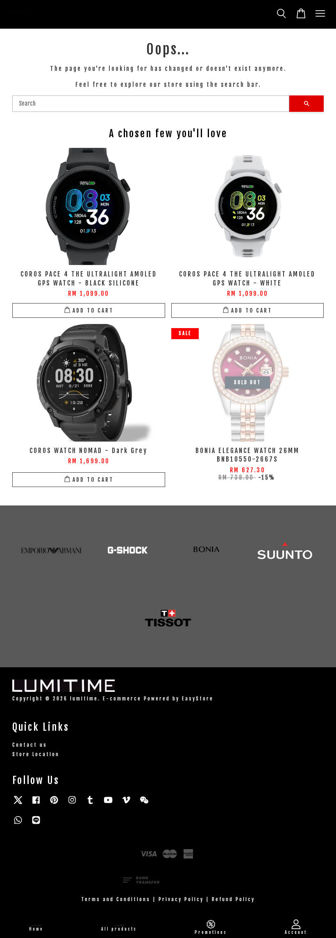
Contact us (29, 745)
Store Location (35, 754)
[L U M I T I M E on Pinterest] (54, 804)
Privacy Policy (181, 899)
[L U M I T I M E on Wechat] (144, 804)
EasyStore (197, 699)
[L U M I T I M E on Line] (36, 824)
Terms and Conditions (115, 899)
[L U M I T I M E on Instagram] (72, 804)
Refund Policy (233, 899)
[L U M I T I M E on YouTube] (108, 804)
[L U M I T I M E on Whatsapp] (18, 824)
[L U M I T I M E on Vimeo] (126, 804)
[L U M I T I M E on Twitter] (18, 804)
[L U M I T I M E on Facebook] (36, 804)
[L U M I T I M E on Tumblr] (90, 804)
